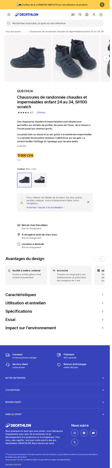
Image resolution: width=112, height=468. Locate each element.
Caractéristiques (20, 294)
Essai (10, 319)
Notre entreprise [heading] (15, 378)
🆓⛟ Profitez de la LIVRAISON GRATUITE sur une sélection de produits (52, 4)
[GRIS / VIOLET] (39, 180)
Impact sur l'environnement (30, 327)
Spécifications (18, 311)
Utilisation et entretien (25, 303)
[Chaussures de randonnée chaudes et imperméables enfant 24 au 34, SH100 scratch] (27, 58)
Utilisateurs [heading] (12, 390)
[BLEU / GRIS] (24, 180)
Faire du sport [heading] (13, 414)
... (25, 31)
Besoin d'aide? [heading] (13, 402)
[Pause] (102, 4)
